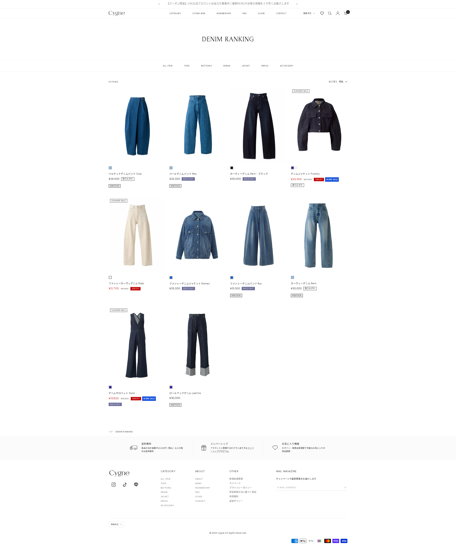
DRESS (265, 65)
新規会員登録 (236, 479)
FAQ (244, 13)
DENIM (226, 65)
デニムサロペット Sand (122, 393)
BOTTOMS (206, 65)
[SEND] (345, 487)
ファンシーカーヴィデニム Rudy (126, 283)
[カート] (345, 13)
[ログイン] (338, 13)
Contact (281, 13)
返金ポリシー (236, 501)
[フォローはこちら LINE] (136, 485)
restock (114, 186)
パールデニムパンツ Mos (182, 173)
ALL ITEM (168, 65)
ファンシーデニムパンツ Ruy (246, 283)
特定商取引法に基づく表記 (242, 492)
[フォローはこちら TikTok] (125, 485)
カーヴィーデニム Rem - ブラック (249, 173)
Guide (261, 13)
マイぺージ (235, 483)
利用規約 (233, 496)
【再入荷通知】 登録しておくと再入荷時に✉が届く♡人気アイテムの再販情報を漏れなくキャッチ (228, 4)
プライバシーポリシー (240, 488)
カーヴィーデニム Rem (304, 283)
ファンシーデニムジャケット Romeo (189, 283)
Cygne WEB (199, 13)
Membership (224, 13)
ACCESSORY (286, 65)
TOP (111, 431)
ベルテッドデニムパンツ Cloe (125, 173)
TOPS (187, 65)
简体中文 (307, 13)
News (198, 483)
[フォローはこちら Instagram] (113, 485)
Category (175, 13)
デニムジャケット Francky (305, 173)
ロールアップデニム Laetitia (185, 393)
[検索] (330, 13)
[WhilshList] (322, 13)
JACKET (246, 65)
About (199, 479)
